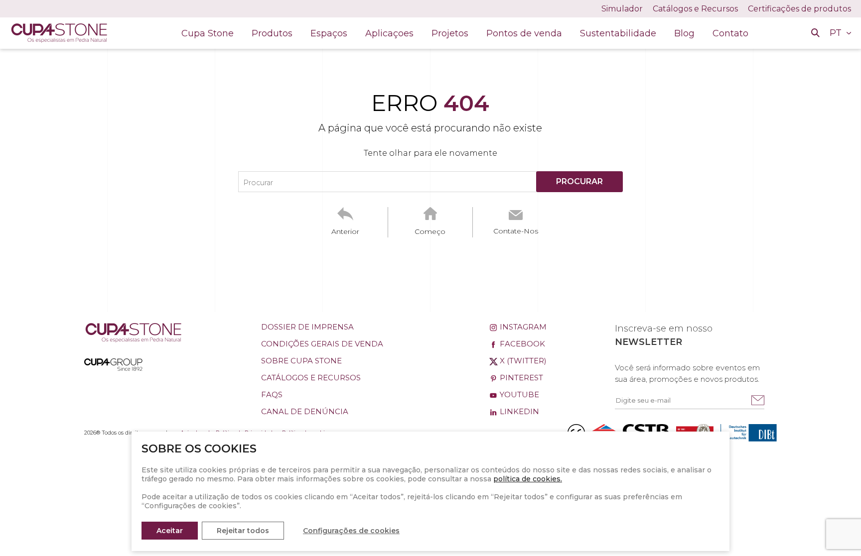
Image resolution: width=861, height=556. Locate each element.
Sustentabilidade (618, 33)
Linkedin (518, 411)
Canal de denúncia (304, 411)
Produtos (272, 33)
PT (837, 32)
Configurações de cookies (351, 530)
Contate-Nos (515, 230)
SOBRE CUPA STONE (301, 360)
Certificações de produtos (799, 8)
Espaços (328, 33)
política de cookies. (527, 478)
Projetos (449, 33)
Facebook (521, 343)
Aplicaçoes (389, 33)
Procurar (258, 182)
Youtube (518, 394)
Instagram (522, 327)
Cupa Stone (207, 33)
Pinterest (520, 377)
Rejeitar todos (243, 530)
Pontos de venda (524, 33)
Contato (730, 33)
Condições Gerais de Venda (322, 343)
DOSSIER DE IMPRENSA (307, 327)
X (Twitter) (522, 360)
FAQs (272, 394)
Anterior (345, 231)
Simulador (622, 8)
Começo (430, 231)
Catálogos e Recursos (695, 8)
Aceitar (169, 530)
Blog (684, 33)
